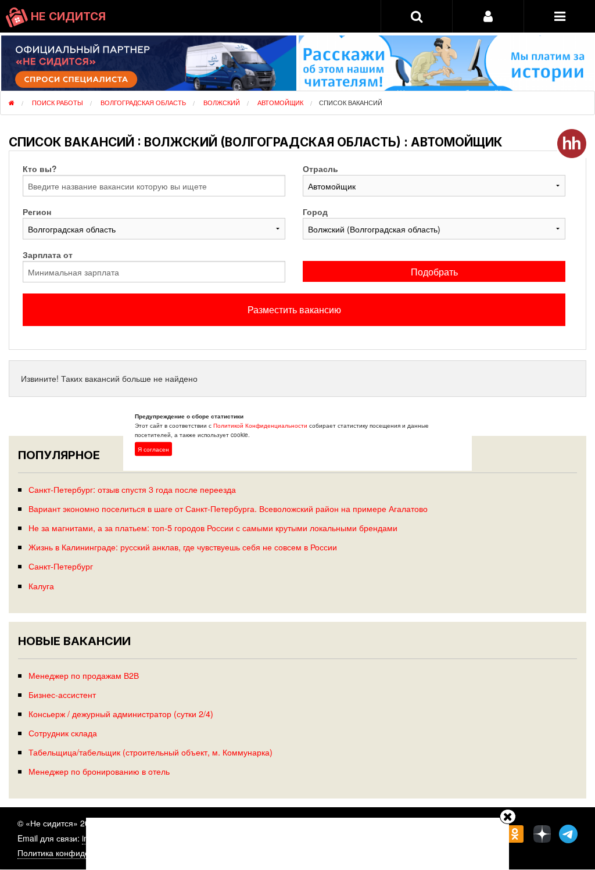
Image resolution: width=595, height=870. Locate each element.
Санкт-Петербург (60, 566)
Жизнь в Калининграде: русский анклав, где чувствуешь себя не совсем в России (182, 546)
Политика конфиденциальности (77, 852)
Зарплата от (48, 254)
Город (315, 211)
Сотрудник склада (62, 732)
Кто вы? (40, 168)
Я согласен (153, 449)
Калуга (41, 585)
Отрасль (320, 168)
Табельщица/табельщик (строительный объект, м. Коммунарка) (150, 752)
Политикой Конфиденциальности (260, 425)
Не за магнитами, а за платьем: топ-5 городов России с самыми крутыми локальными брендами (212, 527)
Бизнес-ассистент (62, 694)
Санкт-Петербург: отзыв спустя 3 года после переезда (132, 489)
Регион (37, 211)
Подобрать (434, 271)
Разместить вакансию (294, 309)
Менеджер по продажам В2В (83, 675)
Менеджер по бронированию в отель (99, 771)
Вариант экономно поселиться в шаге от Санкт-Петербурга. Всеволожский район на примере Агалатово (228, 508)
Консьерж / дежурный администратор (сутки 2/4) (120, 713)
